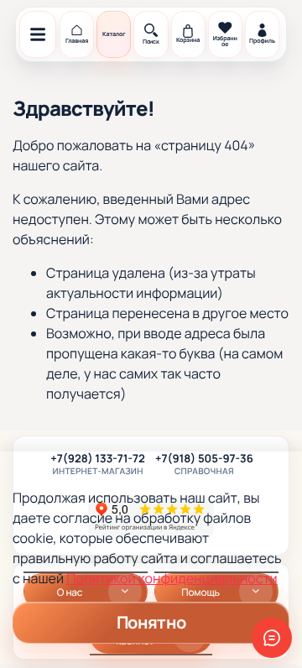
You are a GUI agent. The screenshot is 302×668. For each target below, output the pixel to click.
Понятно (151, 622)
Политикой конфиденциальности (171, 578)
